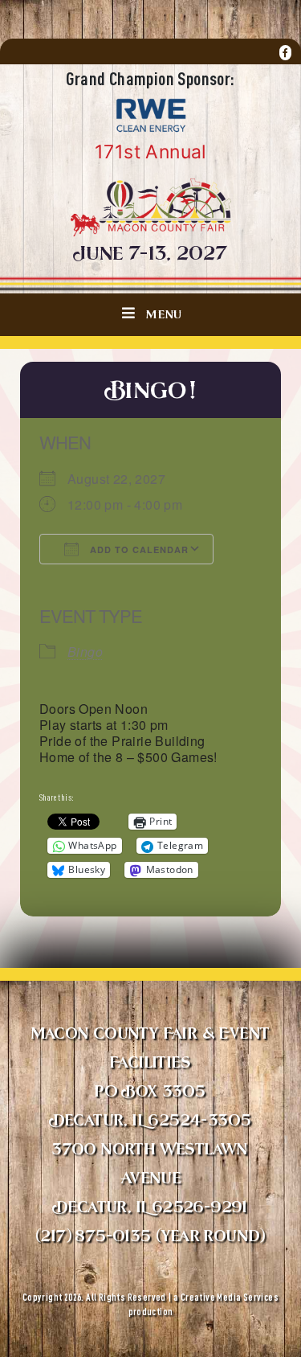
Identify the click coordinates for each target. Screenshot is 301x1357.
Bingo (85, 651)
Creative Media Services (230, 1296)
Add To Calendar (138, 549)
